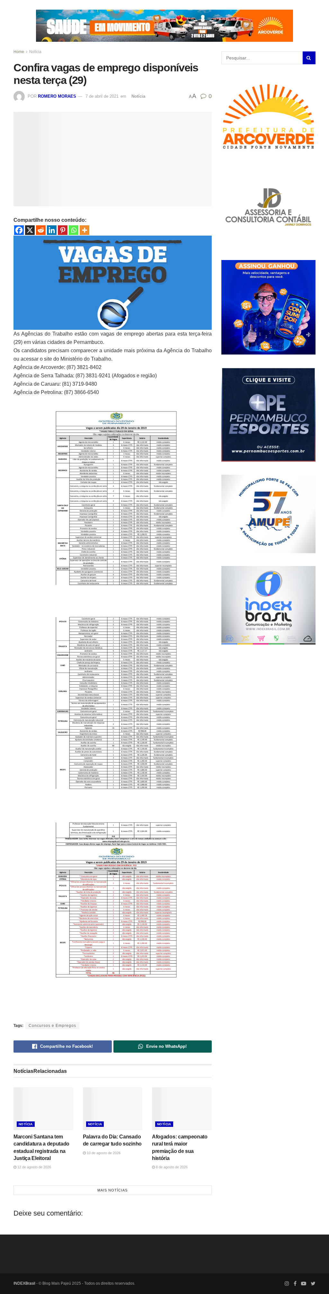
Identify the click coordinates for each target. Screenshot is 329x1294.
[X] (30, 230)
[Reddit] (41, 230)
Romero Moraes (57, 96)
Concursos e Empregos (52, 1025)
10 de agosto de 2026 (103, 1153)
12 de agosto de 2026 (33, 1167)
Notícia (35, 51)
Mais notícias (112, 1190)
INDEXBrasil (24, 1283)
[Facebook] (19, 230)
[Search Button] (309, 57)
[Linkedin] (52, 230)
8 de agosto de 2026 (171, 1167)
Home (18, 51)
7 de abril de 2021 (102, 96)
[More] (84, 230)
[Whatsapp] (73, 230)
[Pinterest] (62, 230)
